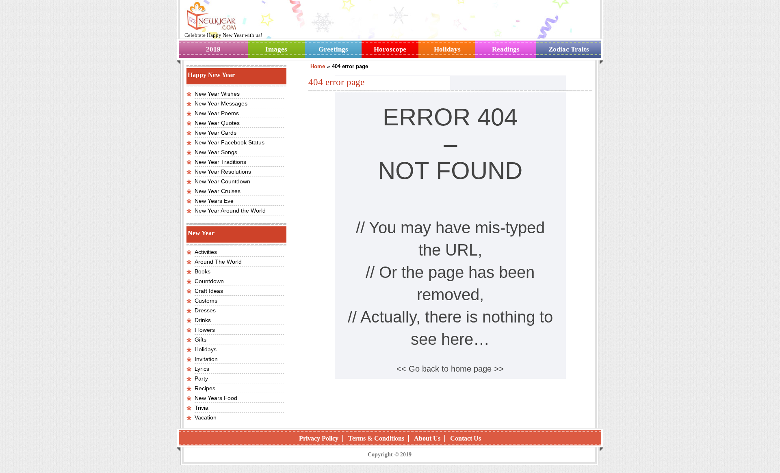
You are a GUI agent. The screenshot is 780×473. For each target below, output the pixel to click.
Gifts (200, 339)
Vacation (206, 417)
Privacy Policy (318, 438)
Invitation (206, 359)
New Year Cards (215, 132)
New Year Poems (217, 113)
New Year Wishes (217, 93)
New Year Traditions (220, 162)
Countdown (209, 281)
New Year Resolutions (223, 171)
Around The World (218, 261)
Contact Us (465, 438)
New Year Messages (221, 103)
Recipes (205, 388)
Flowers (205, 330)
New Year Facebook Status (229, 142)
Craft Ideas (209, 291)
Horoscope (390, 49)
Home (317, 66)
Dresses (205, 310)
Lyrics (202, 369)
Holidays (447, 49)
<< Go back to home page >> (450, 368)
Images (276, 49)
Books (202, 271)
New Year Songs (216, 152)
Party (201, 378)
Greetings (333, 49)
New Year (201, 233)
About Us (427, 438)
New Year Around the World (230, 210)
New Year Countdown (222, 181)
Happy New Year (226, 35)
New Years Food (216, 398)
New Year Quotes (217, 123)
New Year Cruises (217, 191)
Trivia (201, 407)
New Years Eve (214, 201)
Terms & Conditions (376, 438)
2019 (213, 49)
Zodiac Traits (568, 49)
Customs (206, 300)
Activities (206, 252)
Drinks (203, 320)
